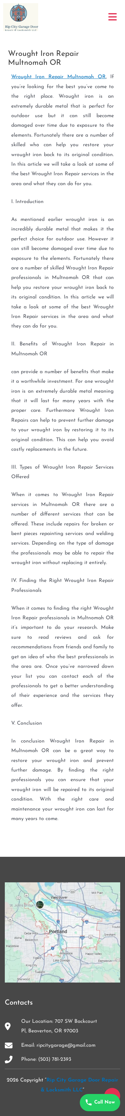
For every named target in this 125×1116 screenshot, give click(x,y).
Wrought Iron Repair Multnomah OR (58, 76)
